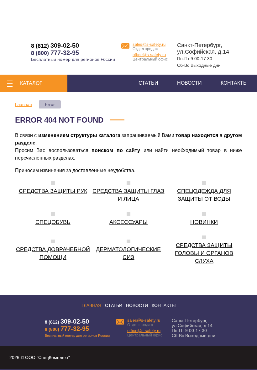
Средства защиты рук (53, 191)
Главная (91, 305)
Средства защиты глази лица (128, 195)
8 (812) (55, 46)
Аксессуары (128, 222)
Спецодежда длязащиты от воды (204, 195)
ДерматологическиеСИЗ (128, 253)
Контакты (234, 83)
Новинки (204, 222)
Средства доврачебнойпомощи (53, 253)
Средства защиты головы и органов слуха (204, 253)
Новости (189, 83)
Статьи (148, 83)
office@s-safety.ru (149, 54)
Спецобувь (53, 222)
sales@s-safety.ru (149, 44)
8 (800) (55, 53)
